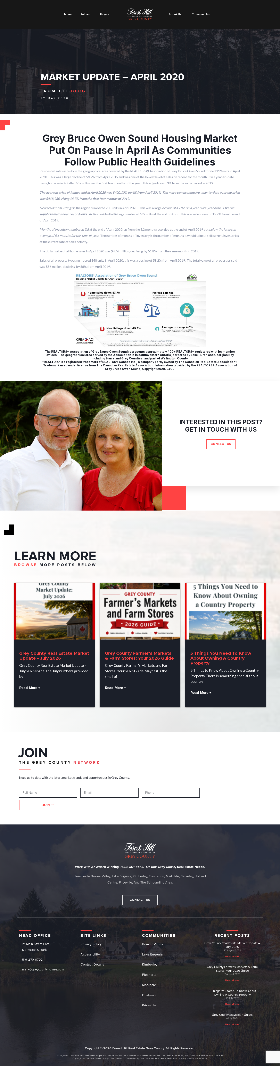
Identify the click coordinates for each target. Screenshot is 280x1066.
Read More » (232, 956)
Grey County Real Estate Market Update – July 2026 (54, 656)
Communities (201, 14)
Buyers (104, 14)
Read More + (29, 687)
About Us (175, 14)
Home (68, 14)
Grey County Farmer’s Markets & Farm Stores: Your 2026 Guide (139, 656)
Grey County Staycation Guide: (232, 1015)
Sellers (85, 14)
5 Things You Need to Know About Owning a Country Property (220, 658)
